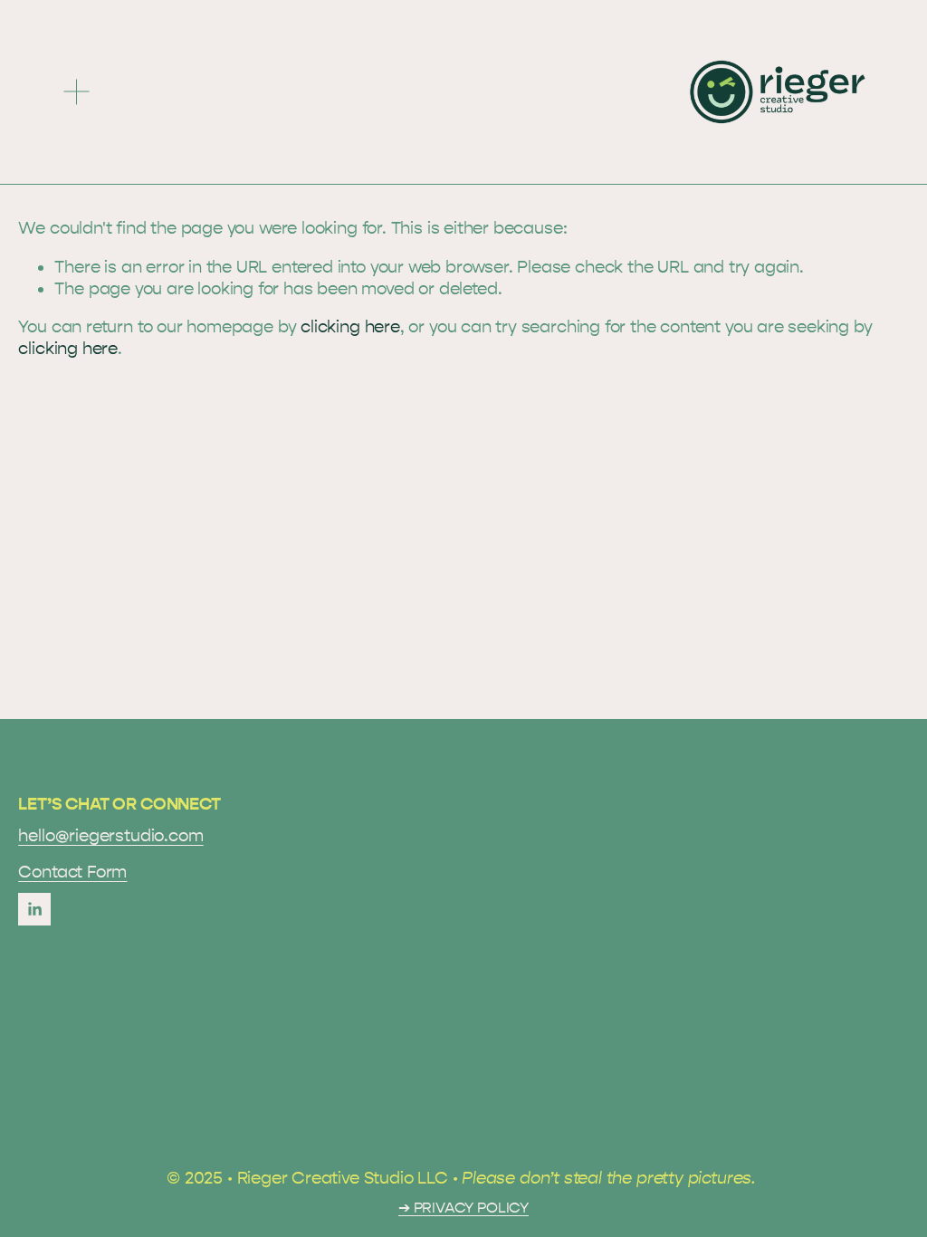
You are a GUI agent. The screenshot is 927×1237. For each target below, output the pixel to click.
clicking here (350, 327)
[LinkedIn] (34, 909)
